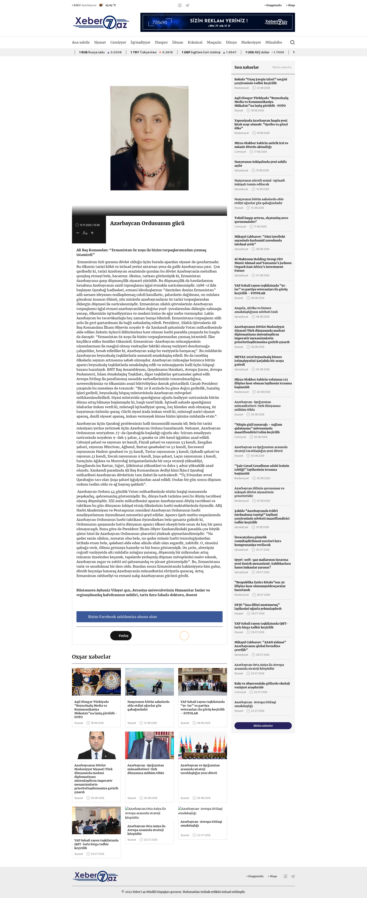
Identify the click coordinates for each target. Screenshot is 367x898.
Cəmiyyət (118, 42)
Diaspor (161, 42)
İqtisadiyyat (140, 42)
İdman (177, 42)
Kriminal (195, 42)
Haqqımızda (274, 5)
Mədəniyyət (251, 42)
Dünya (231, 42)
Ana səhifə (81, 42)
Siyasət (100, 42)
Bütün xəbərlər (282, 67)
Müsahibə (273, 42)
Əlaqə (291, 5)
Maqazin (214, 42)
